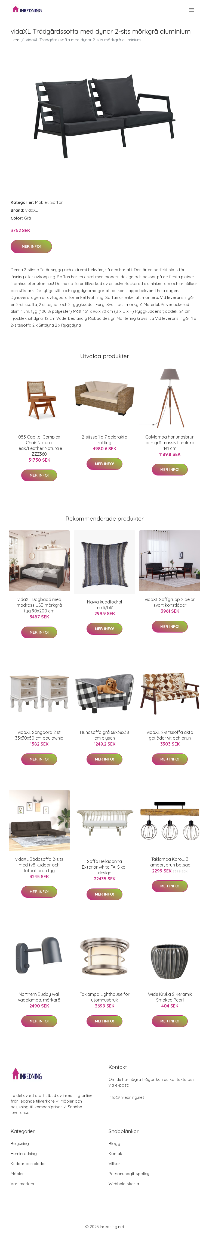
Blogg (114, 1143)
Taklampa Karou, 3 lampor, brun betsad (169, 862)
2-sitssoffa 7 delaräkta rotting (104, 439)
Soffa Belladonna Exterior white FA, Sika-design (104, 867)
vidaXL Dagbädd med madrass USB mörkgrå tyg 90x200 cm (39, 605)
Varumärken (22, 1183)
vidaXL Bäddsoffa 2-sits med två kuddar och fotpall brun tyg (39, 864)
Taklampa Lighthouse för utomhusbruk (105, 997)
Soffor (56, 202)
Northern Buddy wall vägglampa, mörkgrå (39, 997)
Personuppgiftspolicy (129, 1173)
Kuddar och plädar (28, 1163)
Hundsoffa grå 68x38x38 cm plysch (104, 735)
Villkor (114, 1163)
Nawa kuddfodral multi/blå (104, 604)
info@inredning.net (126, 1097)
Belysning (20, 1143)
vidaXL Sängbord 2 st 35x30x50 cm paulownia (39, 735)
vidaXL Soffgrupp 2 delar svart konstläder (170, 602)
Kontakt (116, 1153)
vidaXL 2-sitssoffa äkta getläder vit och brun (170, 735)
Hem (15, 39)
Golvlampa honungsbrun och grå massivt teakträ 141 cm (170, 442)
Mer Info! (31, 246)
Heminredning (24, 1153)
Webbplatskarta (124, 1183)
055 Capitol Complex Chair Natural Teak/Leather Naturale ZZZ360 (39, 445)
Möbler (41, 202)
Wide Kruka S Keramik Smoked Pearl (170, 997)
